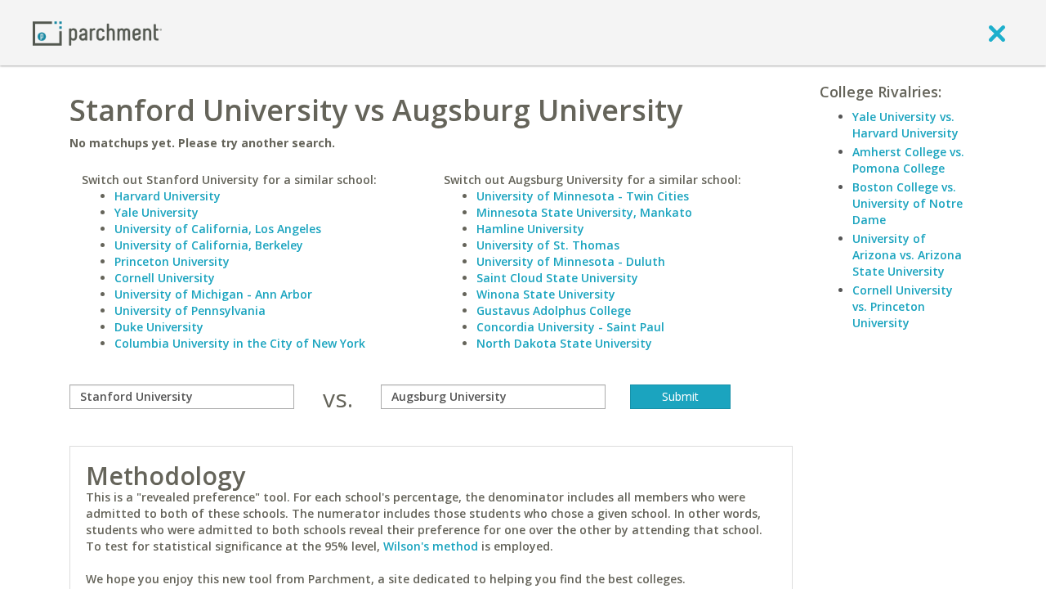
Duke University (158, 327)
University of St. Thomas (547, 245)
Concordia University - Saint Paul (570, 327)
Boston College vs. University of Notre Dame (907, 203)
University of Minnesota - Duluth (570, 261)
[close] (997, 33)
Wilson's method (430, 546)
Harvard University (167, 196)
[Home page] (97, 32)
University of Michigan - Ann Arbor (213, 294)
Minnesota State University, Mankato (584, 212)
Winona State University (545, 294)
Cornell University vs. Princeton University (902, 306)
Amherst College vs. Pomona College (908, 160)
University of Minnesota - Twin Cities (582, 196)
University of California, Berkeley (208, 245)
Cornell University (164, 278)
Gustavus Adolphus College (553, 310)
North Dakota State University (564, 343)
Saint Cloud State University (557, 278)
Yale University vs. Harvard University (905, 125)
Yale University (156, 212)
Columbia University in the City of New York (239, 343)
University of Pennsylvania (190, 310)
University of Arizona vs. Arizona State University (907, 255)
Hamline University (530, 228)
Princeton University (172, 261)
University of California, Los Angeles (217, 228)
